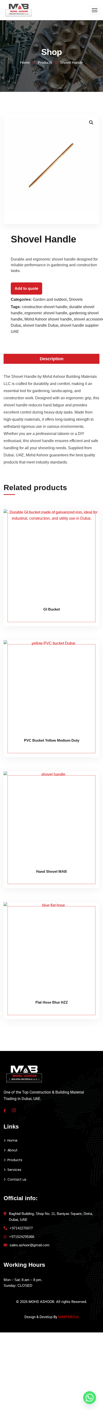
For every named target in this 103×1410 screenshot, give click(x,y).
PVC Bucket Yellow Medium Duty (51, 740)
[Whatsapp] (89, 1397)
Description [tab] (51, 358)
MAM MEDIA (68, 1317)
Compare (86, 519)
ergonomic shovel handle (45, 313)
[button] (91, 122)
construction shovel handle (44, 307)
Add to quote (26, 288)
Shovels (76, 299)
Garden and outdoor (50, 299)
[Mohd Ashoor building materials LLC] (19, 10)
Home (25, 62)
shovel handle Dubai (40, 325)
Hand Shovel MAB (51, 871)
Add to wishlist (86, 530)
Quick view (86, 541)
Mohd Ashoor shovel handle (48, 319)
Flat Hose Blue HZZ (51, 1002)
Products (45, 62)
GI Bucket (51, 609)
